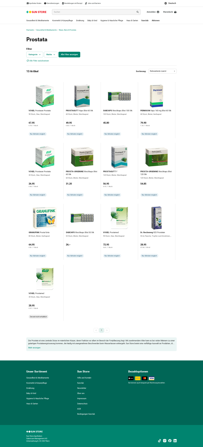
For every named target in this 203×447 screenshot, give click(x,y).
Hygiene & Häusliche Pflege (37, 398)
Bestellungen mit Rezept (73, 3)
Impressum (81, 398)
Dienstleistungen (53, 3)
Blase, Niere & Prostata (67, 30)
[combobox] (93, 12)
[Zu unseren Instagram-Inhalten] (164, 440)
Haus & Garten (32, 404)
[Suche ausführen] (138, 12)
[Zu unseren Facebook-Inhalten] (170, 440)
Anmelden (151, 12)
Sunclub (80, 383)
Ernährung (30, 388)
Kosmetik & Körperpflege (36, 383)
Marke (49, 54)
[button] (170, 3)
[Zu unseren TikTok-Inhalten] (159, 440)
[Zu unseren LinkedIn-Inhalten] (175, 440)
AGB (79, 409)
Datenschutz (82, 404)
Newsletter (81, 388)
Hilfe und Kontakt (84, 378)
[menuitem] (37, 20)
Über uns (80, 393)
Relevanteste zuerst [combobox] (158, 71)
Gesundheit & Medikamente (46, 30)
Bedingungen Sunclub (86, 414)
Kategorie (33, 54)
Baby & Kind (31, 393)
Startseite (30, 30)
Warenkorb (168, 12)
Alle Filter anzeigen (69, 54)
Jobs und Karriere (94, 3)
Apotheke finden (35, 3)
